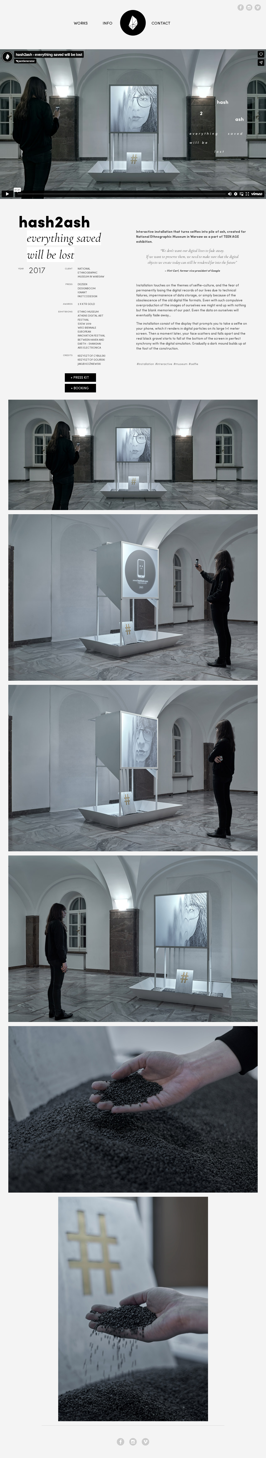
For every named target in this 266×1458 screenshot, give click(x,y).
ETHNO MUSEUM (88, 312)
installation (146, 364)
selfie (194, 364)
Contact (160, 23)
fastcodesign (87, 296)
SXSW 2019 (84, 324)
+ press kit (80, 378)
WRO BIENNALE (87, 328)
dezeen (82, 284)
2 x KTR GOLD (86, 304)
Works (81, 23)
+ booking (80, 388)
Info (107, 23)
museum (181, 364)
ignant (82, 292)
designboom (87, 288)
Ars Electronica (89, 347)
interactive (164, 364)
